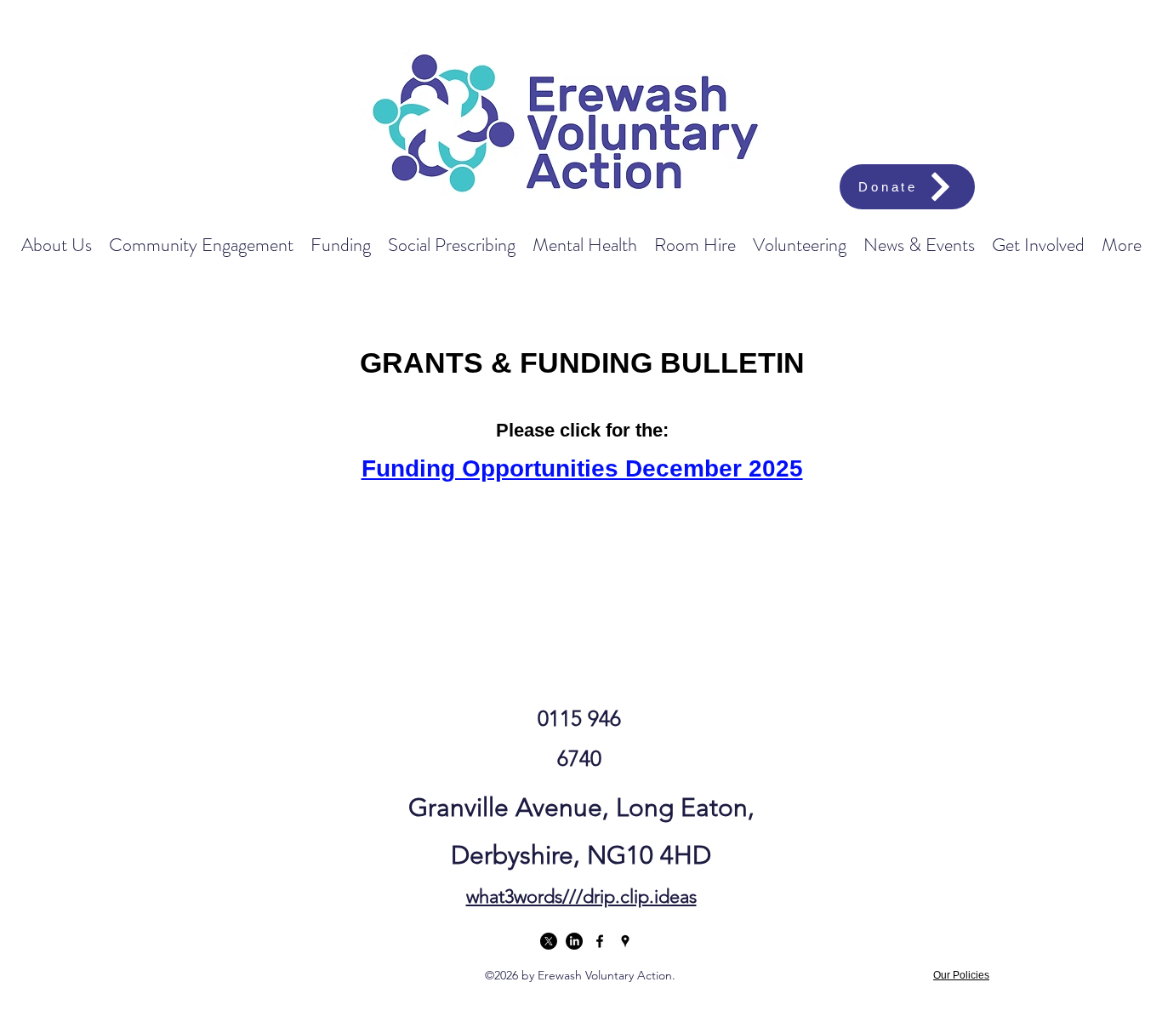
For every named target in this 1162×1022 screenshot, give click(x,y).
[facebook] (599, 941)
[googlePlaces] (625, 941)
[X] (548, 941)
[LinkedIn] (574, 941)
